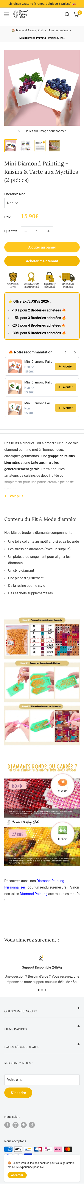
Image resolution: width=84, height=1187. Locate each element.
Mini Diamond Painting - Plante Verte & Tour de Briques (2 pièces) (38, 403)
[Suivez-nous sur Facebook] (7, 1125)
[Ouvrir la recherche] (67, 14)
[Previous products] (65, 352)
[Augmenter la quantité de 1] (48, 231)
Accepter (17, 1175)
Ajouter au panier (42, 247)
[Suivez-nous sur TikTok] (32, 1125)
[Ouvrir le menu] (6, 14)
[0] (76, 14)
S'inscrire (18, 1093)
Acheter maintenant (42, 261)
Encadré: (14, 194)
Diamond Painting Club (30, 30)
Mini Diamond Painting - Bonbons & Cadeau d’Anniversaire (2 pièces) (38, 362)
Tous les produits (58, 30)
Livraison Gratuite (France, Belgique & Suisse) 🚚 (42, 3)
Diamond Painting (33, 894)
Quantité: (11, 231)
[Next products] (75, 352)
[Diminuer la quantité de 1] (25, 231)
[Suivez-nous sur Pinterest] (24, 1125)
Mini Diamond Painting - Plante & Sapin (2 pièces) (38, 382)
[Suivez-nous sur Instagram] (15, 1125)
